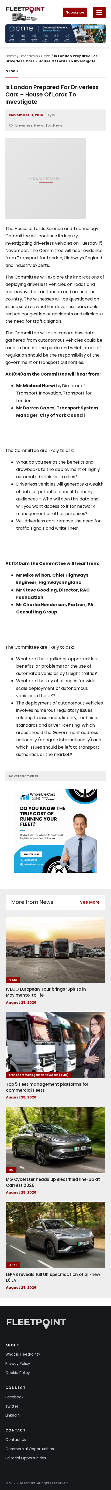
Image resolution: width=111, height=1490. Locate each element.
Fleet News (28, 56)
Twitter (11, 1406)
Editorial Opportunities (25, 1458)
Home (10, 56)
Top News (54, 125)
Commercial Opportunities (29, 1449)
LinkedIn (12, 1415)
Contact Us (15, 1439)
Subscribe (75, 12)
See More (90, 902)
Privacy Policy (17, 1363)
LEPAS (13, 1265)
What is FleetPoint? (22, 1354)
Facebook (14, 1397)
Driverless (24, 125)
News (46, 56)
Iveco (13, 980)
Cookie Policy (17, 1372)
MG (11, 1170)
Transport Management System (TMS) (38, 1075)
